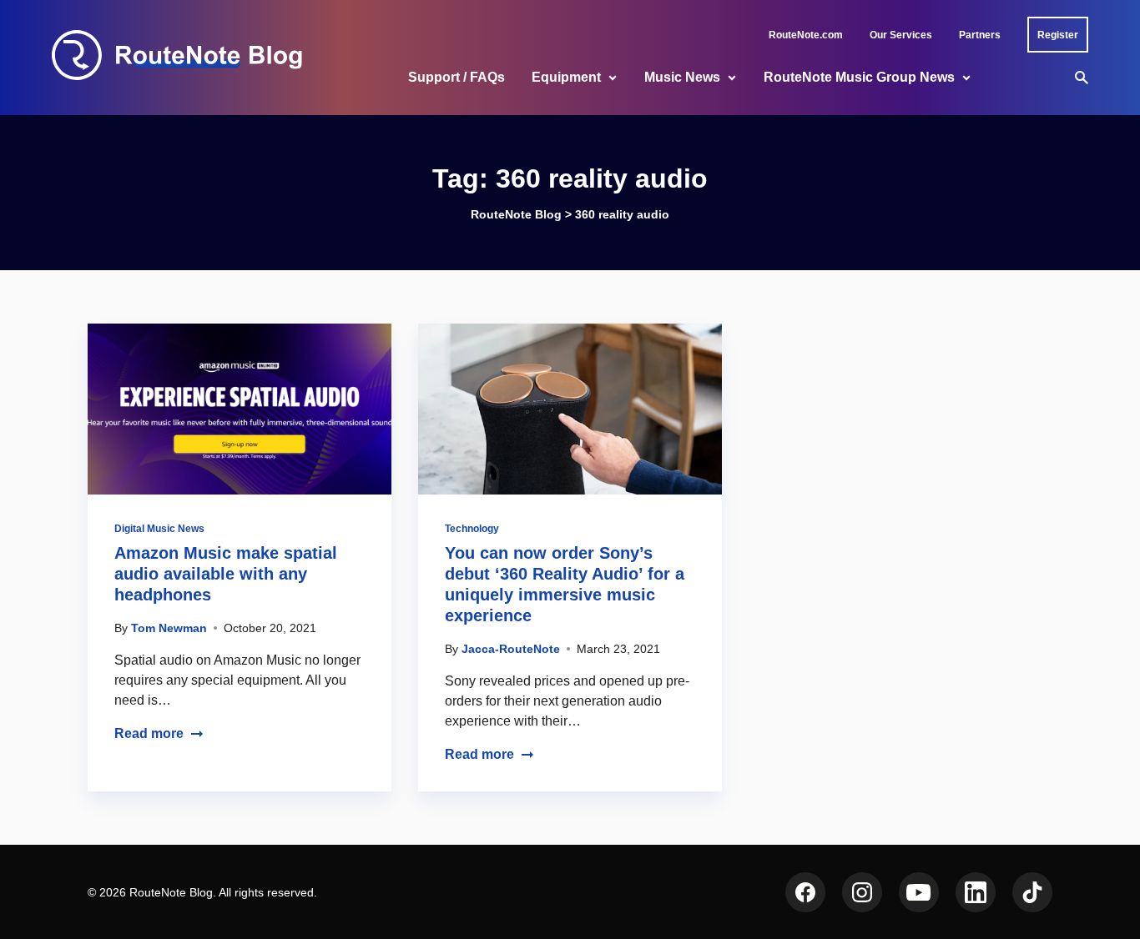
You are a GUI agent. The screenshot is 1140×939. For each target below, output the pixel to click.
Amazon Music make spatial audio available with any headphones (225, 574)
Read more (149, 733)
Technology (472, 529)
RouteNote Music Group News (859, 77)
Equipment (566, 77)
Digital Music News (159, 529)
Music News (682, 77)
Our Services (901, 35)
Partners (980, 35)
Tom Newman (169, 628)
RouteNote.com (806, 35)
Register (1057, 35)
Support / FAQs (456, 77)
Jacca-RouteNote (511, 648)
